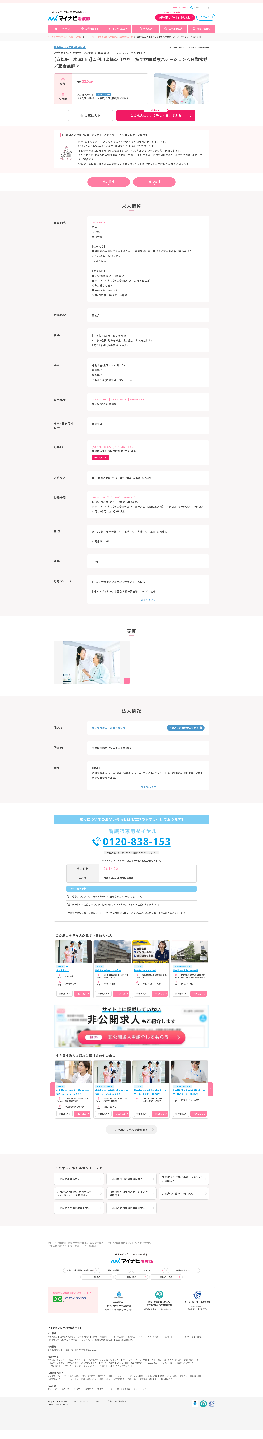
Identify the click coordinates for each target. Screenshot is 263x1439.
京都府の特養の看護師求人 (177, 1193)
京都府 (79, 36)
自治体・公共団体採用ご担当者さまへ (80, 1270)
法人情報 (154, 181)
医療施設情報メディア (184, 1363)
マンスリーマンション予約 (85, 1366)
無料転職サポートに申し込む (174, 17)
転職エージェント (116, 1376)
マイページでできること (204, 7)
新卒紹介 (101, 1376)
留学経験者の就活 (67, 1337)
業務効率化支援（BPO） (72, 1389)
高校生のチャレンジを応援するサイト (104, 1360)
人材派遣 (51, 1376)
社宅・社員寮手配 (123, 1389)
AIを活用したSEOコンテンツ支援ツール (116, 1366)
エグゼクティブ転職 (134, 1376)
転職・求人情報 (118, 1337)
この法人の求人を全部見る (131, 1129)
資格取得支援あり (137, 399)
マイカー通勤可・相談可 (123, 446)
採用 (97, 1401)
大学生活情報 (155, 1360)
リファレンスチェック (142, 1389)
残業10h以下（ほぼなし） (102, 497)
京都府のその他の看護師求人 (73, 1208)
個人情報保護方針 (121, 1401)
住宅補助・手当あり (101, 399)
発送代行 (89, 1389)
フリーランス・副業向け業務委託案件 (97, 1340)
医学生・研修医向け (100, 1337)
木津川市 (90, 36)
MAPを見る (99, 457)
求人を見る (82, 993)
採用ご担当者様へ (180, 7)
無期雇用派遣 (118, 1379)
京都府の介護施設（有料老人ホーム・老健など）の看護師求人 (75, 1193)
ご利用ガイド (92, 28)
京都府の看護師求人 (68, 1179)
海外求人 (131, 1337)
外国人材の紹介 (166, 1379)
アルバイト (167, 1337)
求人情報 (108, 181)
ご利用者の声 (175, 28)
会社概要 (64, 1401)
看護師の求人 (54, 1379)
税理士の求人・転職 (168, 1376)
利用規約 (97, 1277)
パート (178, 1337)
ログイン (205, 17)
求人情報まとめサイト (57, 1360)
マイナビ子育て (107, 1363)
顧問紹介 (183, 1376)
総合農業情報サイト (89, 1363)
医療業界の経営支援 (148, 1379)
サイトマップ (148, 1270)
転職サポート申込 (166, 1277)
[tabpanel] (181, 94)
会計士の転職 (151, 1376)
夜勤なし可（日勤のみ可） (125, 497)
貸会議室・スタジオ (104, 1389)
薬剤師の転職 (195, 1376)
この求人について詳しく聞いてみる (155, 114)
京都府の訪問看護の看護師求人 (127, 1208)
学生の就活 (52, 1337)
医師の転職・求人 (88, 1379)
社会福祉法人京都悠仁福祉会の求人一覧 (115, 36)
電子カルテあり (99, 222)
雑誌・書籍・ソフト (192, 1360)
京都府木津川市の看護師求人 (126, 1179)
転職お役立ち (203, 28)
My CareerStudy (151, 1363)
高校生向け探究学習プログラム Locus (81, 1350)
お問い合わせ (131, 1277)
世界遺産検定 (72, 1363)
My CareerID (166, 1363)
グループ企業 (107, 1401)
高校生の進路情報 (55, 1350)
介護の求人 (132, 1379)
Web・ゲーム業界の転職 (68, 1376)
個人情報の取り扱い (183, 1270)
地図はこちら (103, 94)
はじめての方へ (120, 28)
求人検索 (147, 28)
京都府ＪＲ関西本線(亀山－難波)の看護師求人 (182, 1179)
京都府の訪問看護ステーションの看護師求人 (129, 1193)
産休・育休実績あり (119, 399)
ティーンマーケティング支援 (135, 1360)
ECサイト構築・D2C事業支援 (129, 1363)
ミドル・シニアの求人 (193, 1337)
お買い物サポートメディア (60, 1366)
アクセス (73, 1401)
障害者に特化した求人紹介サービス (64, 1340)
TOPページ (64, 28)
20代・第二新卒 (88, 1376)
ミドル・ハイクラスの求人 (149, 1337)
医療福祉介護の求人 (124, 1340)
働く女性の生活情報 (172, 1360)
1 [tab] (182, 101)
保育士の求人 (104, 1379)
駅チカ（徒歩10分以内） (102, 446)
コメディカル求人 (71, 1379)
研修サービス (53, 1389)
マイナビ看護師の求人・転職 (60, 36)
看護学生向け (83, 1337)
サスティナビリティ (86, 1401)
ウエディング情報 (56, 1363)
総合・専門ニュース (77, 1360)
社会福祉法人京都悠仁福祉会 (70, 47)
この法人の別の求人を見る (183, 728)
